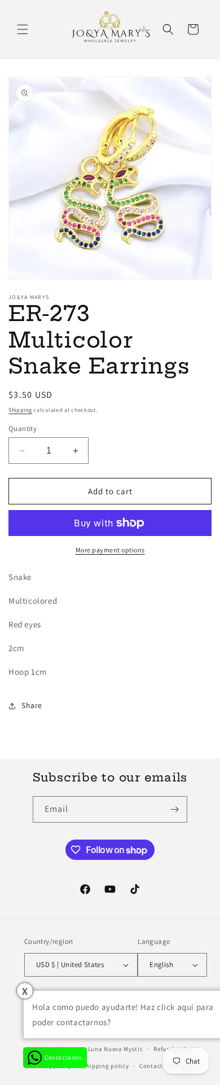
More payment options (110, 550)
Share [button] (31, 705)
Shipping (20, 410)
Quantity (22, 428)
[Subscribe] (174, 809)
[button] (22, 29)
